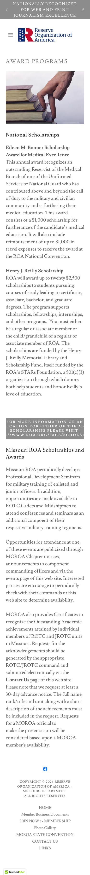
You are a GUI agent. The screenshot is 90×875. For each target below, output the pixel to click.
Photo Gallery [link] (45, 827)
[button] (12, 35)
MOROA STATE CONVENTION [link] (45, 834)
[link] (45, 34)
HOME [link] (45, 807)
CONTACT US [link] (45, 841)
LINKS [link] (45, 848)
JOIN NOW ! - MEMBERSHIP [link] (45, 821)
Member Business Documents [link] (45, 814)
